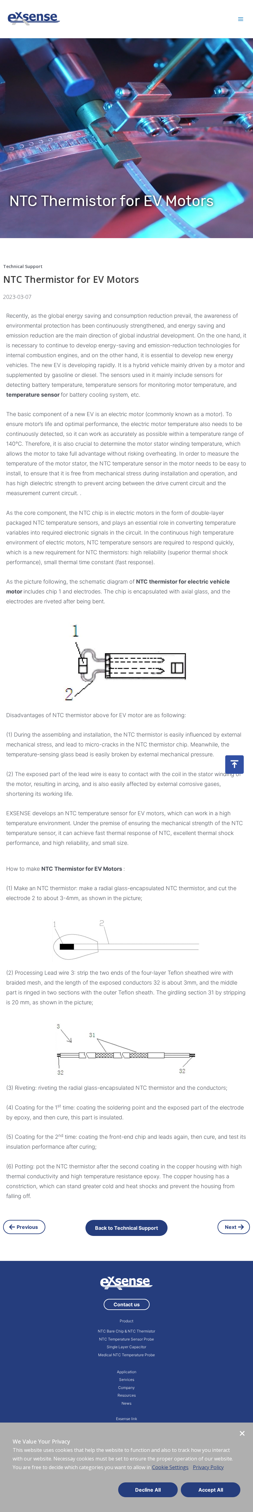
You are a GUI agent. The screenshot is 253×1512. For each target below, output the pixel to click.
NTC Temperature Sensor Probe (126, 1339)
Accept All (210, 1490)
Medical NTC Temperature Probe (126, 1355)
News (126, 1403)
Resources (127, 1395)
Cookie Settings (170, 1467)
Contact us (127, 1304)
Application (126, 1371)
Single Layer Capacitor (126, 1347)
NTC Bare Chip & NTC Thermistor (126, 1331)
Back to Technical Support (126, 1228)
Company (126, 1387)
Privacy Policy (208, 1467)
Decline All (148, 1490)
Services (126, 1379)
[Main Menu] (240, 19)
